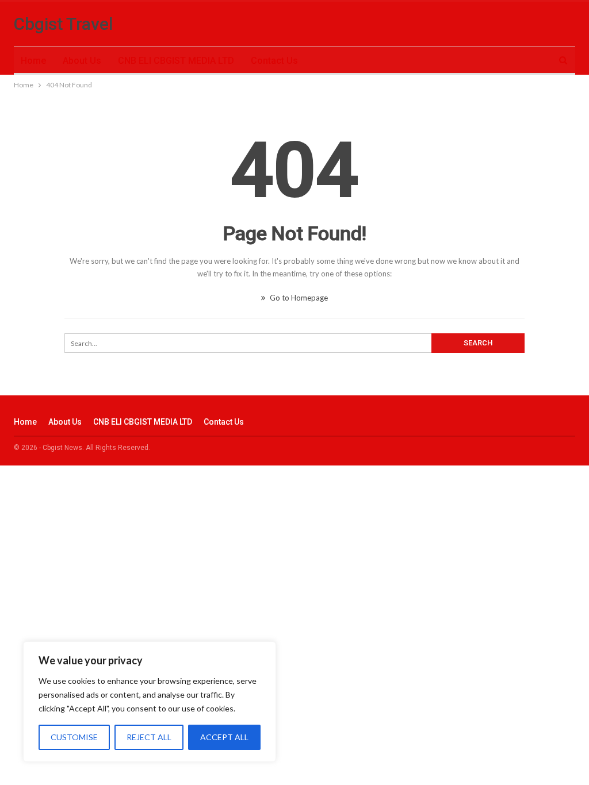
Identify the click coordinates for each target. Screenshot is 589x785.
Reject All (149, 737)
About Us (82, 60)
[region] (149, 701)
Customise (74, 737)
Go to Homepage (298, 297)
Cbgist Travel (63, 24)
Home (33, 60)
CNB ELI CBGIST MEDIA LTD (176, 60)
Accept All (224, 737)
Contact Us (274, 60)
